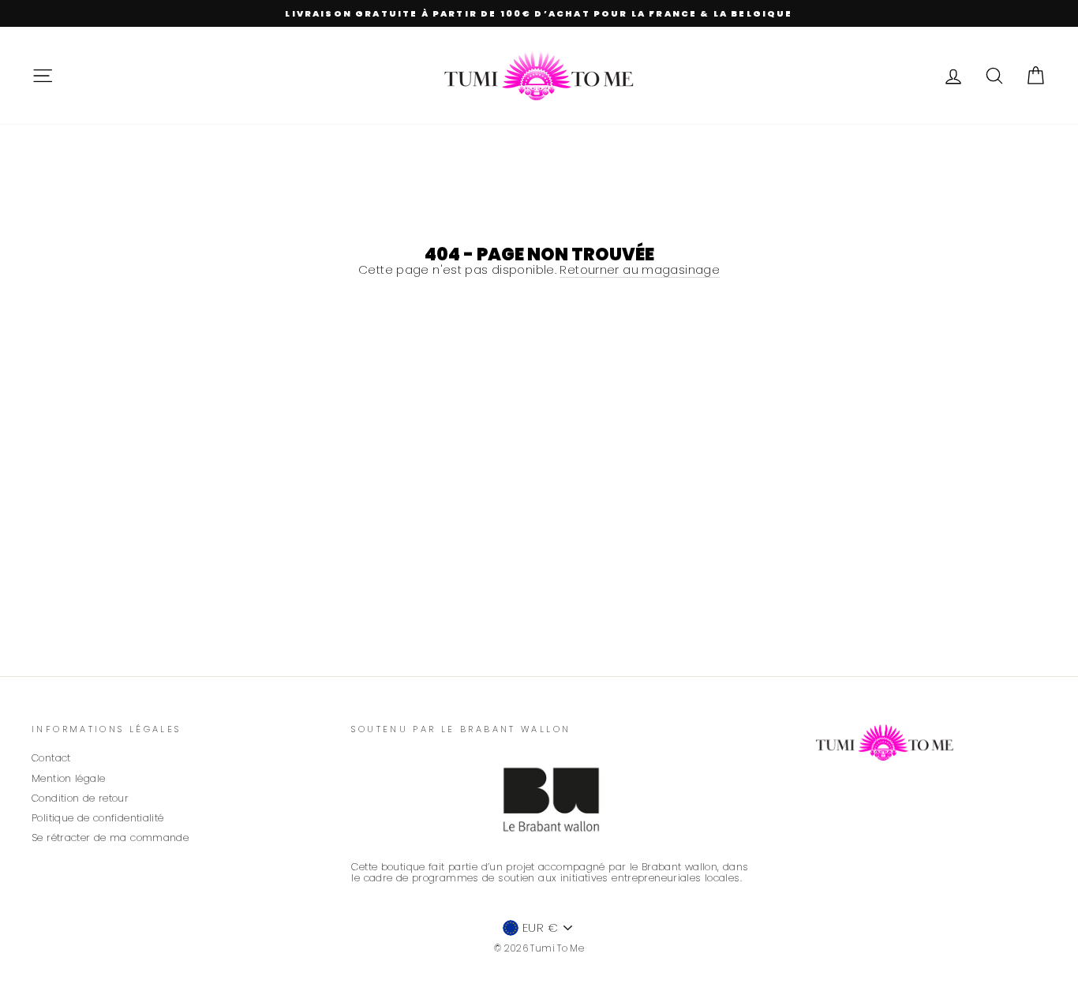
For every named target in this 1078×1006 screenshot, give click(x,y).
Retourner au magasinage (640, 271)
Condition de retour (80, 798)
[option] (539, 13)
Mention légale (68, 778)
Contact (51, 758)
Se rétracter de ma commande (110, 837)
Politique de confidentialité (98, 818)
